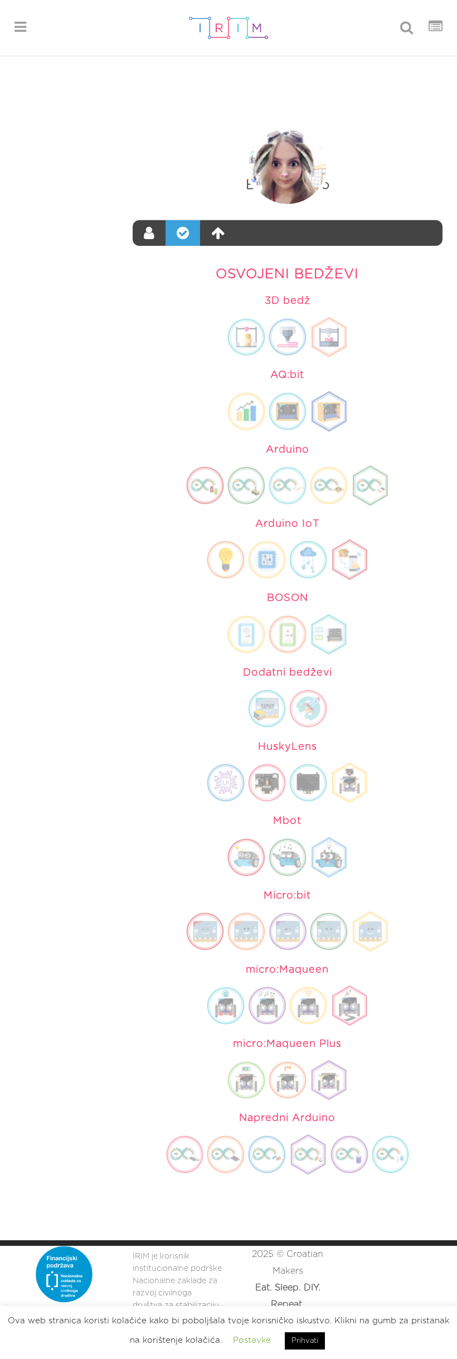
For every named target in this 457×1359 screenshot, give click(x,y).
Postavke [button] (252, 1340)
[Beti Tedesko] (287, 165)
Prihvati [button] (304, 1341)
